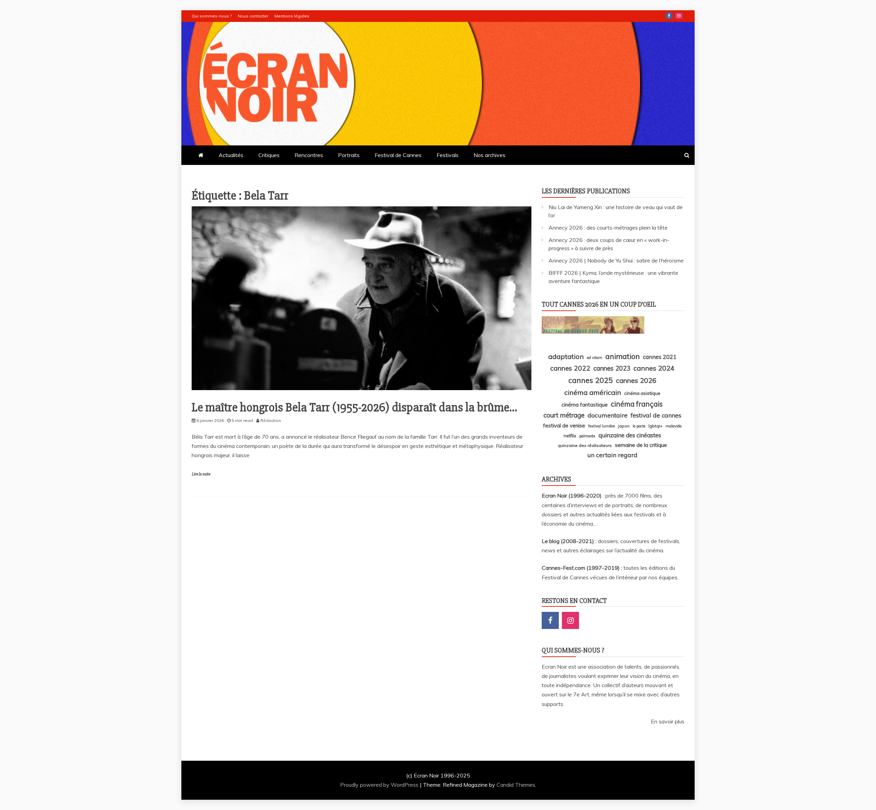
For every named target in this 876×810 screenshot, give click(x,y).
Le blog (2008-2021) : (570, 541)
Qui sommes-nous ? (212, 15)
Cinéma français (637, 404)
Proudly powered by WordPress (380, 784)
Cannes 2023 (611, 368)
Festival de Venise (564, 425)
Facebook (669, 16)
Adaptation (566, 356)
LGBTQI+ (655, 425)
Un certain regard (612, 455)
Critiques (269, 155)
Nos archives (489, 155)
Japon (624, 425)
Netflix (570, 435)
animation (622, 356)
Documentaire (608, 415)
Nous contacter (253, 15)
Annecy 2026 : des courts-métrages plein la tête (608, 227)
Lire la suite (201, 474)
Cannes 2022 (570, 368)
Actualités (231, 155)
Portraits (349, 155)
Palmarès (587, 436)
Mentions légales (291, 15)
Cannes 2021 (660, 356)
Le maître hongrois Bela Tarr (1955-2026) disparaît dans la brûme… (354, 407)
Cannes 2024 (653, 368)
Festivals (448, 155)
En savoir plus (667, 721)
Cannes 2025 (590, 380)
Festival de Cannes (398, 155)
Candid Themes (516, 784)
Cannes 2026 (636, 380)
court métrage (563, 415)
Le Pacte (639, 426)
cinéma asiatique (642, 393)
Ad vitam (594, 357)
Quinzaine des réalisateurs (585, 445)
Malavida (674, 426)
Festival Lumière (601, 426)
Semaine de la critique (641, 444)
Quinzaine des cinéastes (629, 435)
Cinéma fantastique (585, 404)
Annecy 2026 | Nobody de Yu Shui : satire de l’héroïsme (616, 260)
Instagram (679, 16)
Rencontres (309, 155)
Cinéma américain (592, 392)
